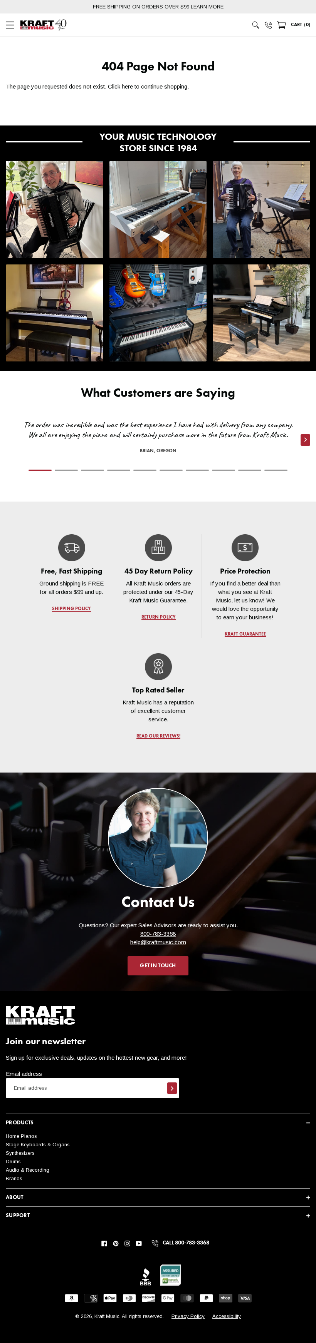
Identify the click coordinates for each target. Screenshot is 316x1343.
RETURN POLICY (158, 617)
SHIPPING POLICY (71, 609)
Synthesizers (20, 1153)
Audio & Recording (27, 1170)
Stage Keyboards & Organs (38, 1144)
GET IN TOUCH (158, 965)
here (127, 86)
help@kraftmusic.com (158, 942)
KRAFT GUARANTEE (245, 634)
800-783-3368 (158, 933)
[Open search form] (255, 25)
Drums (13, 1161)
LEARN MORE (207, 7)
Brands (14, 1178)
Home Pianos (21, 1136)
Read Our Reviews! (158, 736)
